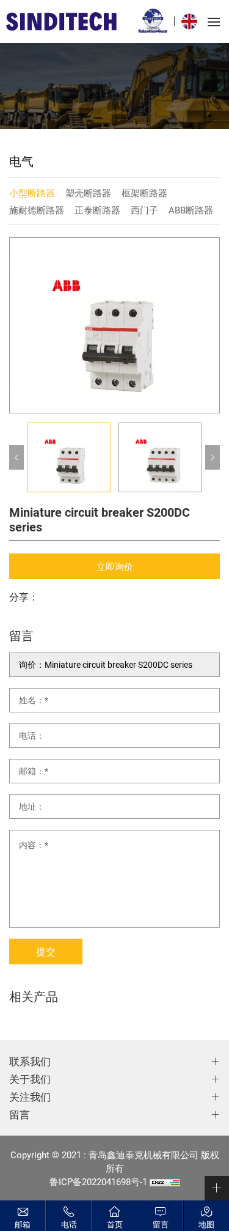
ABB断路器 (191, 210)
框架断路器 (144, 193)
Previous (16, 457)
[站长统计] (165, 1181)
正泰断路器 (97, 210)
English (192, 21)
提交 (46, 951)
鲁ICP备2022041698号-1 (98, 1181)
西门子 (144, 210)
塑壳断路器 (88, 193)
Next (212, 457)
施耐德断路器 (36, 210)
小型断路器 (32, 193)
